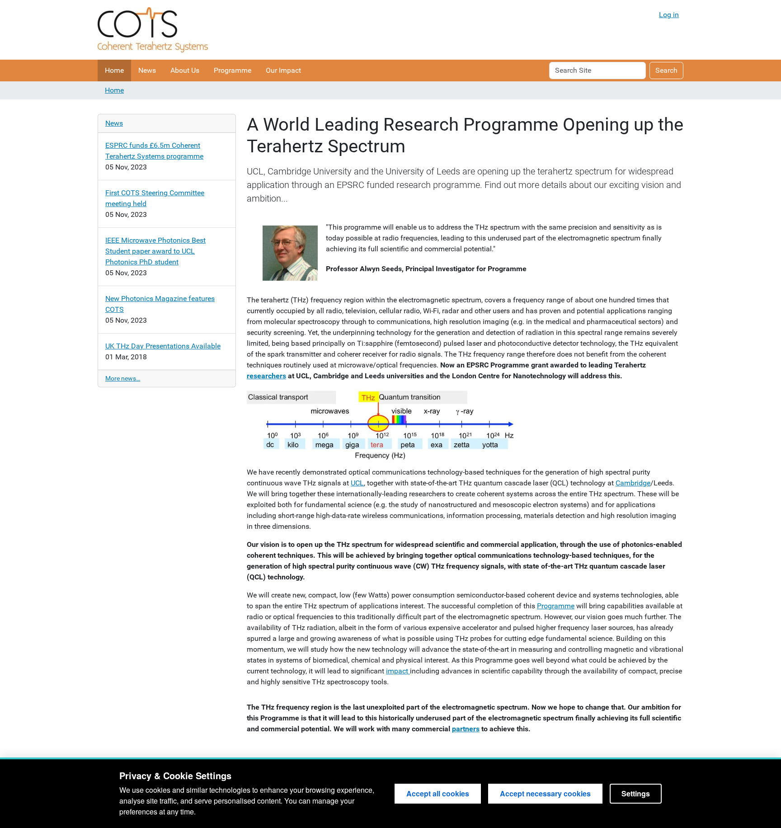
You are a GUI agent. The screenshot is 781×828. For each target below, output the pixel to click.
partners (466, 728)
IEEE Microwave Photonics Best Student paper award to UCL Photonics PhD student (155, 251)
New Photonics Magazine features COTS (160, 304)
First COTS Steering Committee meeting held (154, 198)
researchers (266, 376)
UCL (357, 483)
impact (398, 671)
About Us (184, 70)
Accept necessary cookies (545, 793)
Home (114, 70)
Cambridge (633, 483)
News (147, 70)
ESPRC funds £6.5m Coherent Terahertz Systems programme (154, 150)
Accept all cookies (437, 793)
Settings (635, 793)
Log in (669, 14)
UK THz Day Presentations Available (163, 346)
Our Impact (283, 70)
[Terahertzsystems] (153, 29)
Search (666, 70)
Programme (232, 70)
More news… (122, 378)
